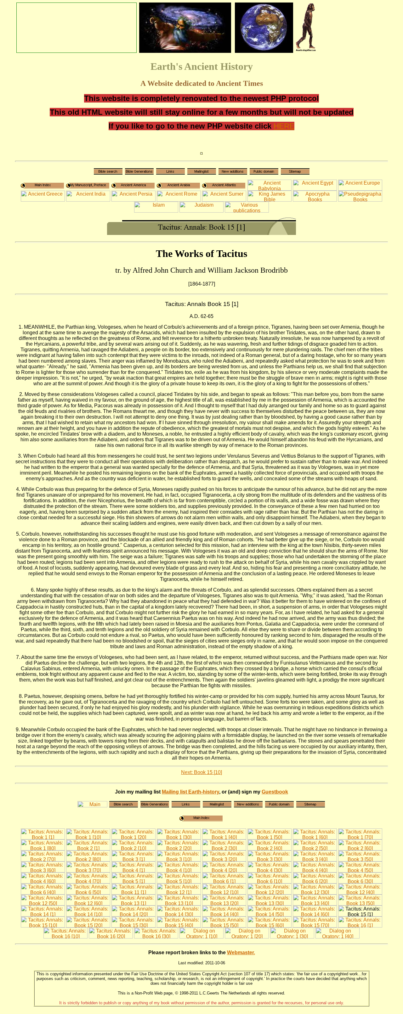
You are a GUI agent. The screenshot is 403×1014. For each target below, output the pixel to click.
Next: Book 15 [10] (201, 772)
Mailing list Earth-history (190, 791)
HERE (284, 126)
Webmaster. (241, 952)
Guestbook (275, 791)
